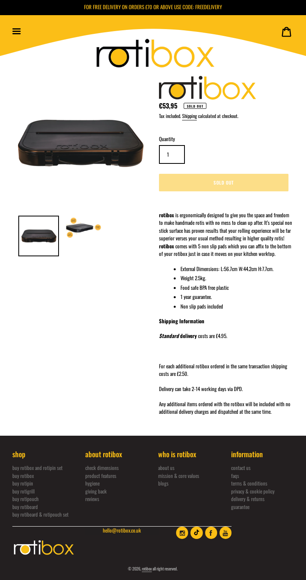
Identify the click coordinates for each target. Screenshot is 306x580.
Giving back (96, 491)
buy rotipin (22, 483)
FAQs (235, 476)
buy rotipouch (25, 499)
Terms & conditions (249, 483)
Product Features (100, 476)
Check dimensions (102, 468)
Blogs (163, 483)
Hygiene (92, 483)
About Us (166, 468)
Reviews (92, 499)
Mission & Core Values (178, 476)
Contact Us (241, 468)
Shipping (189, 116)
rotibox (147, 568)
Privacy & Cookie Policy (253, 491)
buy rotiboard (25, 507)
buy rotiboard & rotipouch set (40, 514)
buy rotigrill (23, 491)
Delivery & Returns (248, 499)
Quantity (167, 139)
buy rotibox (23, 476)
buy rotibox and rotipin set (37, 468)
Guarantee (240, 507)
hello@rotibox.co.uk (122, 530)
